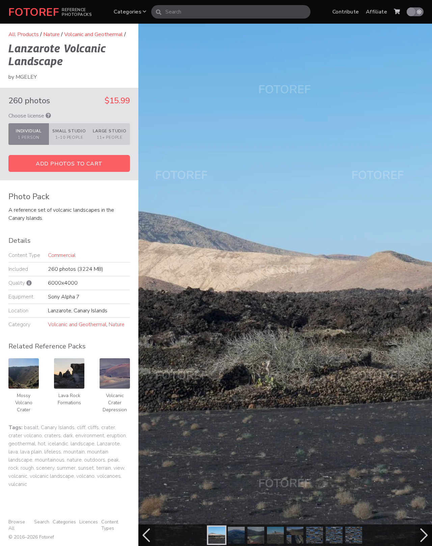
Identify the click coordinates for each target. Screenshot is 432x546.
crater (108, 427)
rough (27, 468)
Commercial (62, 255)
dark (68, 435)
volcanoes (109, 476)
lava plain (31, 452)
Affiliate (376, 12)
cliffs (93, 427)
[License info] (48, 116)
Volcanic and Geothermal (93, 34)
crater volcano (25, 435)
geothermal (21, 443)
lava (13, 452)
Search (41, 522)
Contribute (345, 12)
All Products (23, 34)
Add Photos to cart (69, 163)
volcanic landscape (52, 476)
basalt (31, 427)
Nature (51, 34)
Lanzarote (108, 443)
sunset (86, 468)
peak (113, 460)
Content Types (109, 525)
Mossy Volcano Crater (23, 402)
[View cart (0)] (397, 12)
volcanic (17, 476)
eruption (116, 435)
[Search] (158, 12)
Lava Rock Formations (69, 399)
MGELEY (26, 77)
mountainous (49, 460)
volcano (85, 476)
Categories (128, 12)
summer (66, 468)
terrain (103, 468)
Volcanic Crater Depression (115, 402)
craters (52, 435)
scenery (45, 468)
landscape (82, 443)
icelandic (58, 443)
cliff (81, 427)
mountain (74, 452)
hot (42, 443)
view (118, 468)
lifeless (52, 452)
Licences (88, 522)
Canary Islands (58, 427)
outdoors (94, 460)
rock (13, 468)
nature (74, 460)
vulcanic (17, 484)
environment (89, 435)
